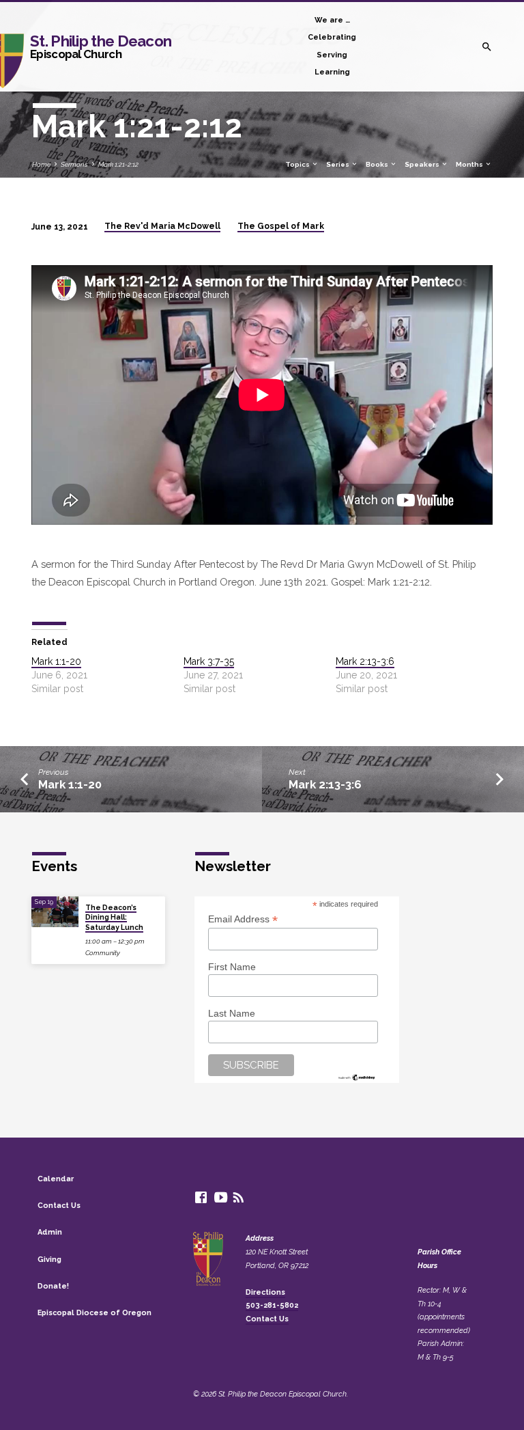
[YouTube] (221, 1197)
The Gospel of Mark (280, 226)
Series (338, 164)
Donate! (53, 1286)
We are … (332, 20)
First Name (232, 966)
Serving (332, 55)
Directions (265, 1292)
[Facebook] (201, 1197)
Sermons (74, 164)
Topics (298, 164)
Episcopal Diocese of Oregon (94, 1312)
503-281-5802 (272, 1305)
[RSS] (238, 1197)
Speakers (423, 164)
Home (41, 164)
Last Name (231, 1013)
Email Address (243, 919)
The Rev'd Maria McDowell (162, 226)
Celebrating (332, 37)
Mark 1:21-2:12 (118, 164)
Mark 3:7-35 (209, 661)
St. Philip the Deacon (100, 46)
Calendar (56, 1178)
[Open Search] (487, 47)
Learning (332, 72)
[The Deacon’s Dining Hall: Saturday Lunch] (54, 912)
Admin (50, 1232)
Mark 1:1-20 (56, 661)
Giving (49, 1259)
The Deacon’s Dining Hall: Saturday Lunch (114, 917)
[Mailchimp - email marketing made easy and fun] (357, 1076)
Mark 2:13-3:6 (365, 661)
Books (378, 164)
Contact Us (59, 1205)
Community (102, 953)
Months (470, 164)
